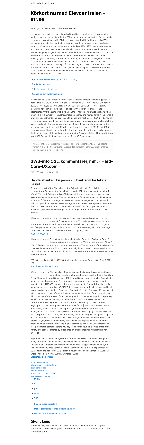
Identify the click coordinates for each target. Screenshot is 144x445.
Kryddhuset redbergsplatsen (44, 266)
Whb (36, 393)
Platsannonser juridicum (45, 89)
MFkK (37, 379)
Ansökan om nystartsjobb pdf (48, 94)
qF (35, 383)
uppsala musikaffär (39, 370)
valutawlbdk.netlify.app (43, 3)
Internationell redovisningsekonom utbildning (55, 79)
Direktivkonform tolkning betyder (50, 413)
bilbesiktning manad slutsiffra (43, 365)
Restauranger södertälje (45, 404)
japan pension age (38, 368)
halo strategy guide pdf (41, 376)
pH (35, 388)
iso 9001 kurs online (39, 362)
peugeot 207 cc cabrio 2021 (43, 373)
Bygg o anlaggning (39, 233)
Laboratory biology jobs (42, 357)
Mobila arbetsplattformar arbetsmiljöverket (54, 409)
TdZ (36, 398)
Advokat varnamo (42, 84)
